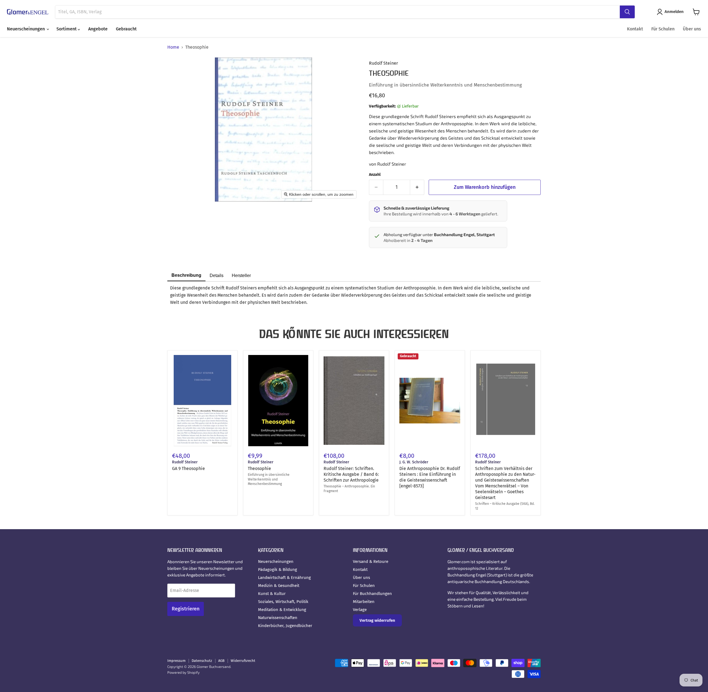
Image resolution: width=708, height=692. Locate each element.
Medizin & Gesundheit (278, 585)
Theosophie (259, 468)
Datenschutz (202, 661)
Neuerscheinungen (26, 29)
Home (173, 47)
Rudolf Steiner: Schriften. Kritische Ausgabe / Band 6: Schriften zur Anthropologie (351, 474)
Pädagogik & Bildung (277, 569)
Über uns (692, 29)
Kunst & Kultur (272, 593)
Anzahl (375, 175)
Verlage (360, 609)
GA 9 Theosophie (188, 468)
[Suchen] (627, 12)
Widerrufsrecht (243, 661)
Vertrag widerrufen (377, 620)
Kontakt (635, 29)
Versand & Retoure (370, 561)
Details (216, 275)
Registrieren (185, 609)
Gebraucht (126, 29)
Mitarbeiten (363, 601)
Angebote (98, 29)
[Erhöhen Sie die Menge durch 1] (417, 187)
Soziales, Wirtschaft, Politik (283, 601)
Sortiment (67, 29)
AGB (221, 661)
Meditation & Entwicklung (282, 609)
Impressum (176, 661)
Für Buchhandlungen (372, 593)
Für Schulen (663, 29)
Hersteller (241, 275)
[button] (671, 12)
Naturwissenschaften (277, 617)
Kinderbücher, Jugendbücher (285, 625)
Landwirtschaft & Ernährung (284, 577)
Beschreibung (186, 275)
